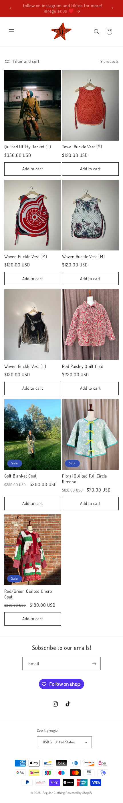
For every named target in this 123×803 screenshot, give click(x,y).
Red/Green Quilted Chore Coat (28, 593)
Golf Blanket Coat (20, 476)
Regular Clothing (54, 793)
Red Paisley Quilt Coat (83, 366)
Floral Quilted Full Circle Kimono (84, 478)
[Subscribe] (94, 663)
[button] (11, 31)
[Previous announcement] (10, 8)
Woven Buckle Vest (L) (25, 366)
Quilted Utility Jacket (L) (27, 146)
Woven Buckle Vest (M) (25, 256)
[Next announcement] (112, 8)
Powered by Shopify (79, 793)
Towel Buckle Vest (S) (82, 146)
